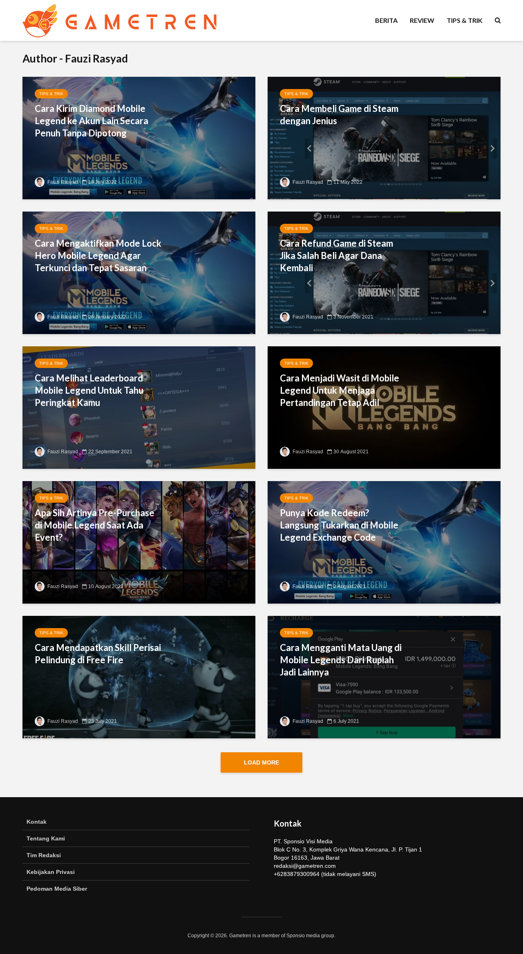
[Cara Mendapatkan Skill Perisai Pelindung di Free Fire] (138, 676)
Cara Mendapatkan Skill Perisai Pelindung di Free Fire (98, 653)
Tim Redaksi (44, 855)
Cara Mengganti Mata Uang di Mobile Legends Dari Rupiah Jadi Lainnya (341, 660)
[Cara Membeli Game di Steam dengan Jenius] (384, 137)
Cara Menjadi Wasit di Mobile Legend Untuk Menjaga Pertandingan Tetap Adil (339, 390)
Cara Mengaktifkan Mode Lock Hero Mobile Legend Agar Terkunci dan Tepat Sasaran (98, 255)
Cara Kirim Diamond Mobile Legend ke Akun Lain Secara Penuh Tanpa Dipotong (91, 120)
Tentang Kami (46, 838)
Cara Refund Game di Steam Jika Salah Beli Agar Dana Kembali (336, 255)
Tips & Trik (465, 20)
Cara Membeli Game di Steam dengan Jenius (339, 114)
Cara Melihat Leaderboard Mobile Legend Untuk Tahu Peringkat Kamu (89, 390)
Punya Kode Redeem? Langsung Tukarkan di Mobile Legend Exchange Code (339, 525)
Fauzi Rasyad (62, 182)
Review (422, 20)
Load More (261, 762)
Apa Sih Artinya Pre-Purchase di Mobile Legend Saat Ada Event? (94, 525)
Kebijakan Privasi (51, 872)
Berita (386, 20)
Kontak (37, 821)
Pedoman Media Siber (57, 888)
